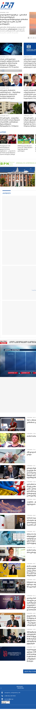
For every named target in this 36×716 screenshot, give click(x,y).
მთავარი (20, 686)
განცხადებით (12, 29)
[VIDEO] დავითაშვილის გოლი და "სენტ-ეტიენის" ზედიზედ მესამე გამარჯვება (25, 148)
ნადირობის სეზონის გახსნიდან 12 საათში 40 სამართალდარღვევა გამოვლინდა (11, 62)
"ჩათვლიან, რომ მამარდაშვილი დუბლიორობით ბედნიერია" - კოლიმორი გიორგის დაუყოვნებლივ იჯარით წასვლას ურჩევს (7, 150)
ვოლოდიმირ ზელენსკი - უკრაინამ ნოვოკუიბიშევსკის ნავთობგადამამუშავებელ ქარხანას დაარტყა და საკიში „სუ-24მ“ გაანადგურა (14, 19)
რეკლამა (20, 688)
